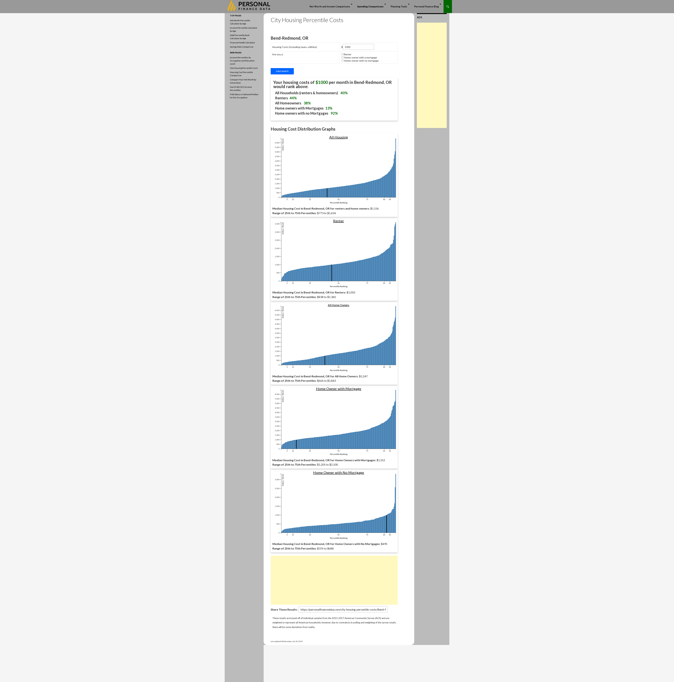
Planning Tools (399, 6)
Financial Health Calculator (242, 42)
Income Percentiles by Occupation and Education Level (242, 60)
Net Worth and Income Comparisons (330, 6)
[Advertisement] (334, 580)
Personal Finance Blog (426, 6)
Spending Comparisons (370, 6)
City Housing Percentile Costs (244, 68)
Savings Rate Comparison (241, 46)
